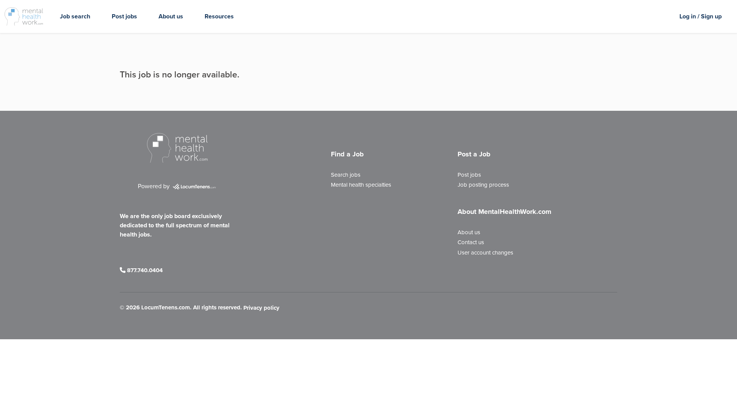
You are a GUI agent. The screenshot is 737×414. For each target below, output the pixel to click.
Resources (219, 16)
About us (171, 16)
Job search (75, 16)
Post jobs (124, 16)
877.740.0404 (144, 270)
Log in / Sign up (700, 16)
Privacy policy (261, 308)
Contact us (471, 242)
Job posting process (483, 185)
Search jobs (345, 175)
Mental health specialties (361, 185)
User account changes (485, 252)
